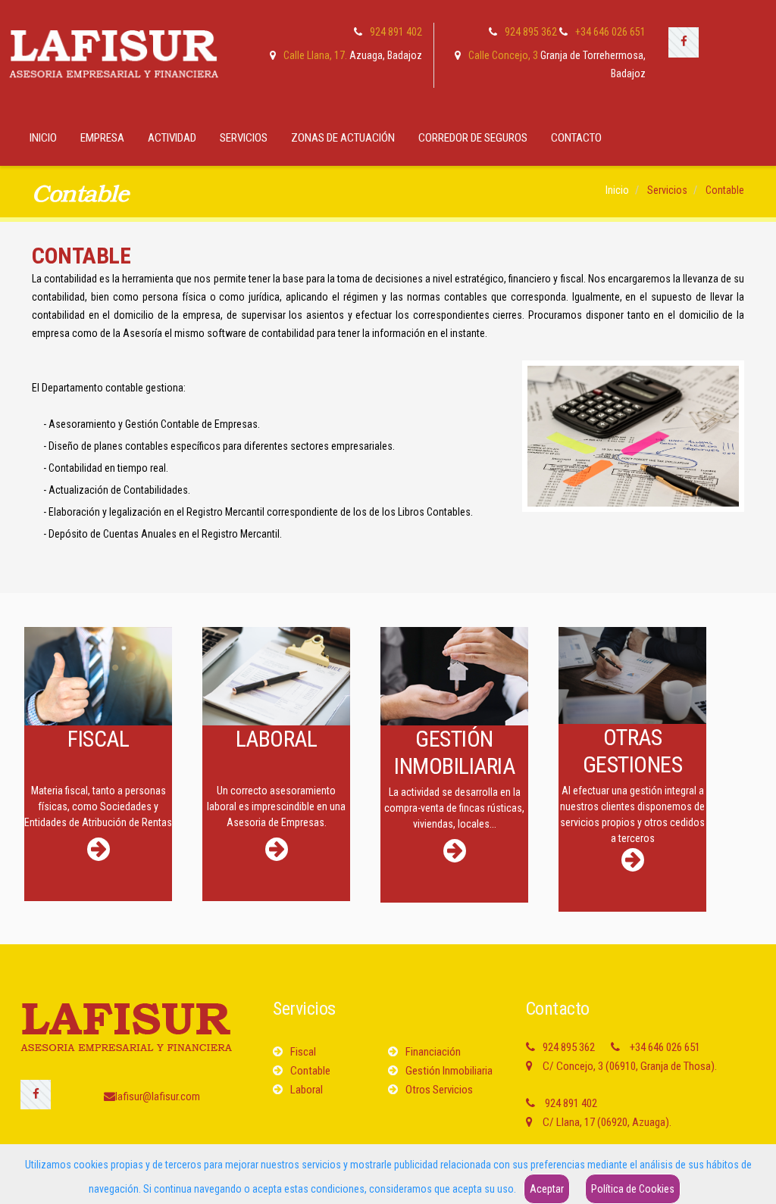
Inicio (43, 138)
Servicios (244, 138)
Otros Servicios (439, 1089)
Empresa (102, 138)
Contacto (576, 138)
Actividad (172, 138)
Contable (310, 1071)
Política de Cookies (632, 1189)
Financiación (433, 1052)
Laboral (306, 1089)
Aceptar (547, 1189)
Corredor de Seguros (472, 138)
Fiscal (303, 1052)
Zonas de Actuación (343, 138)
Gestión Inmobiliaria (449, 1071)
